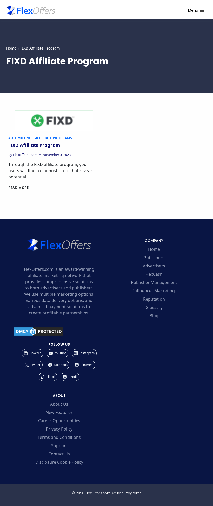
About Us (59, 404)
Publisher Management (154, 282)
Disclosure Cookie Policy (59, 462)
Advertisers (154, 266)
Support (59, 445)
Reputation (154, 299)
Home (11, 48)
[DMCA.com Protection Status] (59, 331)
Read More (18, 187)
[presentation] (53, 120)
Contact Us (59, 454)
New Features (59, 412)
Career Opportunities (59, 421)
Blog (154, 315)
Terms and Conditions (59, 437)
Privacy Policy (59, 429)
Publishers (154, 257)
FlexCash (154, 274)
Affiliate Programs (53, 138)
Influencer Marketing (154, 291)
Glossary (154, 307)
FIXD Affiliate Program (34, 145)
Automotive (19, 138)
